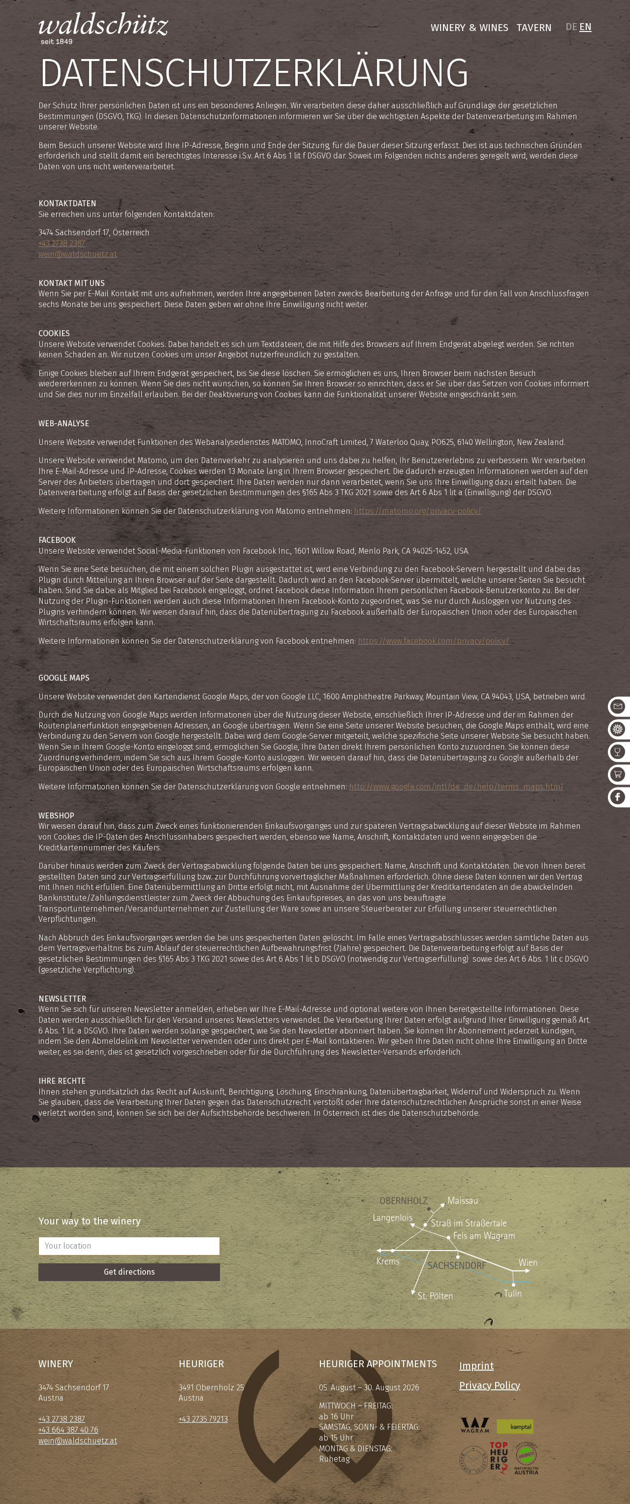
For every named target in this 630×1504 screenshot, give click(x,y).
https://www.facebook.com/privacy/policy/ (433, 641)
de (571, 26)
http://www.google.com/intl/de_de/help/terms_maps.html (456, 786)
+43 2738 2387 (61, 243)
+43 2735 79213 (203, 1419)
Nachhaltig (526, 1457)
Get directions (129, 1272)
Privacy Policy (489, 1385)
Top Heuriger (499, 1457)
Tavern (534, 27)
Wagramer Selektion (473, 1457)
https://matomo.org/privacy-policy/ (417, 511)
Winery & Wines (469, 27)
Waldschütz (103, 28)
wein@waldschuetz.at (77, 254)
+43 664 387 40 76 (68, 1430)
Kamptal (515, 1417)
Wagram (475, 1417)
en (585, 26)
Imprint (476, 1366)
